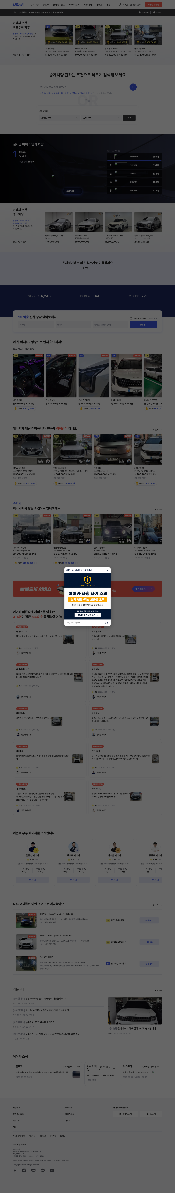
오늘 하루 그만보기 (73, 623)
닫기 (106, 623)
